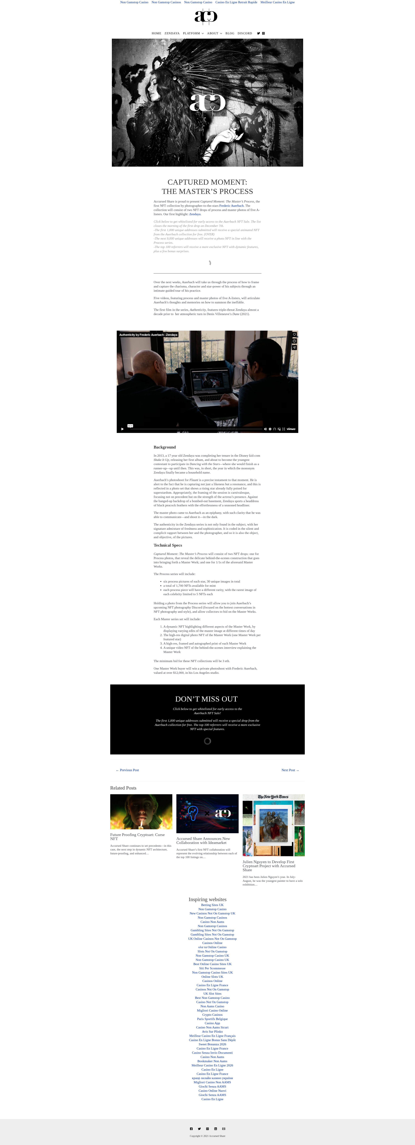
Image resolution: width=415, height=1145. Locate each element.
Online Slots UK (212, 976)
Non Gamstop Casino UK (212, 955)
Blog (229, 33)
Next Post (290, 770)
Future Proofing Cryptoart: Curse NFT (137, 836)
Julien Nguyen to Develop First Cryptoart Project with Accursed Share (269, 866)
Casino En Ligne (212, 1069)
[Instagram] (263, 33)
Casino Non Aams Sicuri (212, 1027)
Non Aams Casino (212, 1006)
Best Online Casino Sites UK (212, 964)
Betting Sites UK (212, 905)
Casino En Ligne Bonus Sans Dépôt (212, 1040)
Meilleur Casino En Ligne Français (212, 1035)
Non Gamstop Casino (212, 909)
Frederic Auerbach (231, 205)
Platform (191, 33)
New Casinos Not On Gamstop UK (212, 913)
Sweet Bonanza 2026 (212, 1044)
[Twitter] (258, 33)
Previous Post (127, 770)
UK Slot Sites (212, 993)
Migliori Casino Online (212, 1010)
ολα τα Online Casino (212, 947)
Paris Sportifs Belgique (212, 1019)
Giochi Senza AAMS (212, 1086)
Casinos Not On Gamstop (212, 989)
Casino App (212, 1023)
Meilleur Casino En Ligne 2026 (212, 1065)
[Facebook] (191, 1128)
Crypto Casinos (212, 1014)
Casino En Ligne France (212, 985)
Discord (245, 33)
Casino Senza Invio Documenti (212, 1052)
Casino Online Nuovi (212, 1090)
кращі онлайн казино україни (212, 1078)
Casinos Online (212, 943)
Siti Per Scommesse (212, 968)
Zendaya (172, 33)
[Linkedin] (215, 1128)
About (213, 33)
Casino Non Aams (212, 922)
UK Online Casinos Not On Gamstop (212, 938)
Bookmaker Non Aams (212, 1061)
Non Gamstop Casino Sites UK (212, 972)
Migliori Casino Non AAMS (212, 1082)
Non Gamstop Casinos (212, 917)
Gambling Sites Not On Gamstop (212, 930)
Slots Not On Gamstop (212, 951)
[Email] (223, 1128)
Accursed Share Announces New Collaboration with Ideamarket (203, 840)
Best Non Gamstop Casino (212, 998)
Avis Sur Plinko (212, 1031)
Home (156, 33)
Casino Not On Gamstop (212, 1002)
